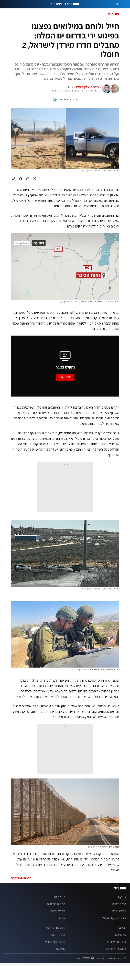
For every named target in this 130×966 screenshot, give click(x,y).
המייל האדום (119, 904)
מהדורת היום (58, 935)
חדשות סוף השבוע (55, 942)
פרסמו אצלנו (119, 911)
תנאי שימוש (59, 897)
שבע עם (60, 949)
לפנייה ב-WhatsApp (114, 918)
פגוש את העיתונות (116, 942)
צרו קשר (121, 897)
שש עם (122, 927)
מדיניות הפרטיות (56, 904)
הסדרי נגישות (57, 911)
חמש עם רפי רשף (55, 927)
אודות (62, 918)
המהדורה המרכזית (116, 949)
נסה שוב (65, 377)
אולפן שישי (120, 935)
